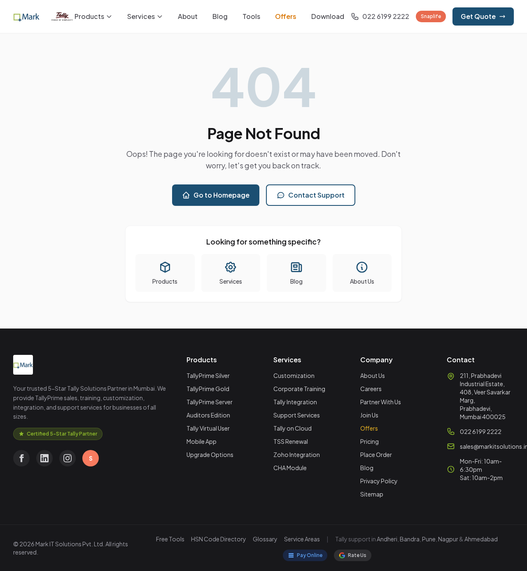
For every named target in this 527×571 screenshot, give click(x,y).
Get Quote (478, 16)
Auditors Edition (208, 415)
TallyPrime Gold (208, 388)
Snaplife (431, 16)
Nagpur (448, 539)
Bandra (410, 539)
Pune (429, 539)
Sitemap (371, 494)
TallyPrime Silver (208, 375)
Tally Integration (295, 402)
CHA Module (290, 467)
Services (141, 16)
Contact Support (316, 195)
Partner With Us (380, 402)
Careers (371, 388)
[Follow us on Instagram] (67, 458)
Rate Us (357, 555)
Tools (251, 16)
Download (327, 16)
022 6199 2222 (480, 431)
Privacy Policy (379, 481)
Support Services (296, 415)
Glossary (265, 539)
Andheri (387, 539)
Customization (294, 375)
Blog (220, 16)
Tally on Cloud (292, 428)
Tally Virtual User (208, 428)
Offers (285, 16)
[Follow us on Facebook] (21, 458)
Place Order (376, 454)
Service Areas (302, 539)
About (188, 16)
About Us (372, 375)
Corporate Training (299, 388)
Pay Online (309, 555)
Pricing (369, 441)
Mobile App (202, 441)
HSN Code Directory (218, 539)
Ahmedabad (481, 539)
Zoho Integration (296, 454)
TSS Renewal (290, 441)
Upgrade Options (210, 454)
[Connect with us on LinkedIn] (44, 458)
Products (89, 16)
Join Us (369, 415)
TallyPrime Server (210, 402)
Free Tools (170, 539)
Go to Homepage (222, 195)
